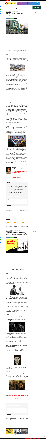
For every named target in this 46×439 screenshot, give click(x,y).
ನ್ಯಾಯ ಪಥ (8, 222)
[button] (28, 7)
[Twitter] (0, 8)
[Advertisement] (17, 39)
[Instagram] (7, 0)
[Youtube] (10, 0)
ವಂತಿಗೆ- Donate (38, 438)
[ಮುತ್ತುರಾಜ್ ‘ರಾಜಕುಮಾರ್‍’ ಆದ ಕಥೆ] (9, 223)
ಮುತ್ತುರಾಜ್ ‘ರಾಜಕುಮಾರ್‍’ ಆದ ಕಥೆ (9, 226)
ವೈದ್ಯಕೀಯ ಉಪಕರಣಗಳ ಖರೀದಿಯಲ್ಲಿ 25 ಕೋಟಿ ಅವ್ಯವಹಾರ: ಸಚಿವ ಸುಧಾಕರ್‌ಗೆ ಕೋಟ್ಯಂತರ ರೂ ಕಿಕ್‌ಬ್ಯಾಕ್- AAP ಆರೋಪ (23, 210)
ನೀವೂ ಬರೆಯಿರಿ (34, 438)
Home (6, 11)
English (27, 438)
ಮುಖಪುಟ (8, 11)
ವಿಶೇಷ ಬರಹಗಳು (9, 12)
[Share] (0, 13)
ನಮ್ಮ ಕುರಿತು (31, 438)
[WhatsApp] (0, 9)
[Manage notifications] (44, 437)
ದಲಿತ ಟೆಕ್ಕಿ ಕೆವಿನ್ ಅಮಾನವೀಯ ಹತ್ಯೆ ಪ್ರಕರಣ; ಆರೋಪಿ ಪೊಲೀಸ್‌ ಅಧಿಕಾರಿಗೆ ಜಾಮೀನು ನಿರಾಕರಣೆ (17, 227)
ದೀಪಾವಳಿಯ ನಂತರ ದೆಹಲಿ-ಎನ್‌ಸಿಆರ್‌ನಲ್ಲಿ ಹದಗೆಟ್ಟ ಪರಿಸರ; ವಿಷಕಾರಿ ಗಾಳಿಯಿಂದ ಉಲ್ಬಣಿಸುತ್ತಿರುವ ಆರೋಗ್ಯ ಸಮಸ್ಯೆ (24, 227)
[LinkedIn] (0, 10)
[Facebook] (6, 0)
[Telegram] (8, 0)
